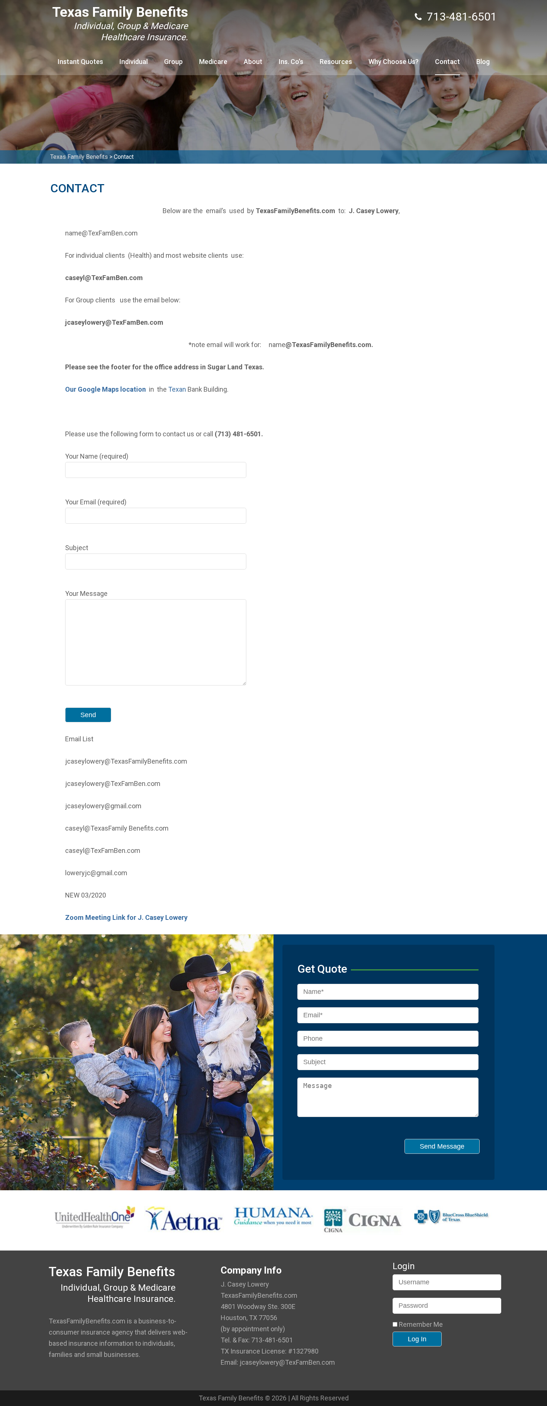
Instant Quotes (80, 61)
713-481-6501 (462, 16)
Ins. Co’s (291, 61)
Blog (483, 61)
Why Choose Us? (393, 61)
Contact (447, 61)
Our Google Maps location (105, 389)
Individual (133, 61)
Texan (177, 389)
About (253, 61)
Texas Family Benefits (120, 12)
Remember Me (420, 1324)
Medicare (213, 61)
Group (173, 61)
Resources (336, 61)
